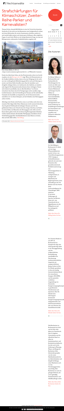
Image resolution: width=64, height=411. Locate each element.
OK (22, 409)
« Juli (49, 46)
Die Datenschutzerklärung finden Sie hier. (35, 409)
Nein (25, 409)
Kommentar (17, 121)
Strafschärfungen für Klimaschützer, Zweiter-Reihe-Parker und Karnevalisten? (22, 18)
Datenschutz (40, 405)
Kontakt (55, 15)
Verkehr (22, 121)
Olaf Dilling (20, 117)
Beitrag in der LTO (17, 77)
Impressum (36, 405)
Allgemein (12, 121)
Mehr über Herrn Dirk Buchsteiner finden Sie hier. (54, 384)
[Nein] (62, 408)
